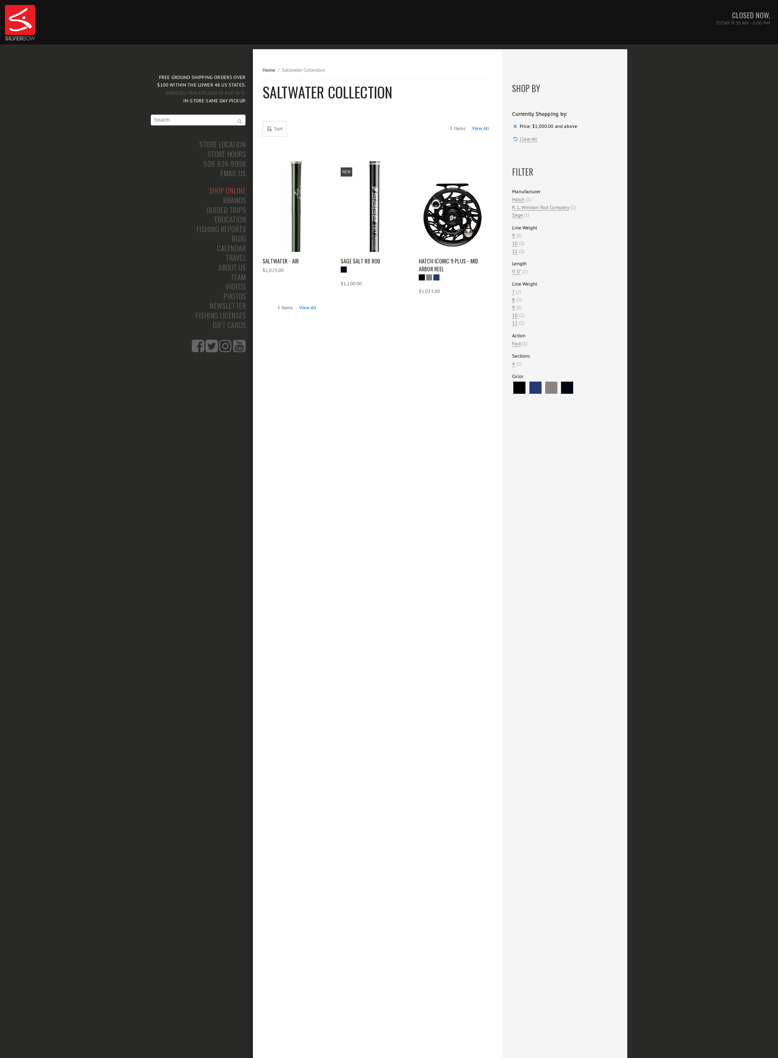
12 (515, 323)
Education (230, 219)
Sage (517, 215)
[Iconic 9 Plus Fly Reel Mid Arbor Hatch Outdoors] (452, 206)
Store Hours (227, 154)
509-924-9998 (225, 164)
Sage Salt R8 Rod (360, 261)
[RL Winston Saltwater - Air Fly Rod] (296, 206)
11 (515, 251)
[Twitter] (211, 349)
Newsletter (228, 306)
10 (515, 243)
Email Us (233, 173)
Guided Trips (226, 210)
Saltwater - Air (281, 261)
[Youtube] (239, 349)
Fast (516, 343)
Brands (234, 200)
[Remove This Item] (516, 126)
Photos (234, 296)
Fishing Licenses (220, 315)
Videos (235, 286)
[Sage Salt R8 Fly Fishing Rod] (374, 206)
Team (238, 277)
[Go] (240, 122)
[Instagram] (225, 349)
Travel (235, 258)
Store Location (222, 144)
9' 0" (516, 271)
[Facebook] (198, 349)
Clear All (528, 139)
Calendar (231, 248)
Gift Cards (229, 325)
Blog (239, 238)
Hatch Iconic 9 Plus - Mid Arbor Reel (448, 265)
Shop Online (227, 190)
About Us (232, 267)
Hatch (518, 199)
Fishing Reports (221, 229)
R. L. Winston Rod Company (540, 207)
